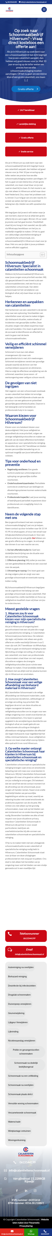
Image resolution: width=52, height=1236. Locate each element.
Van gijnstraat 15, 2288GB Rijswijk (29, 1180)
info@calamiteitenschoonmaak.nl (29, 1170)
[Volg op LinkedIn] (26, 1190)
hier (33, 538)
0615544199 (12, 2)
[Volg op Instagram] (35, 1190)
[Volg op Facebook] (17, 1190)
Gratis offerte (26, 89)
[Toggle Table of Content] (41, 254)
